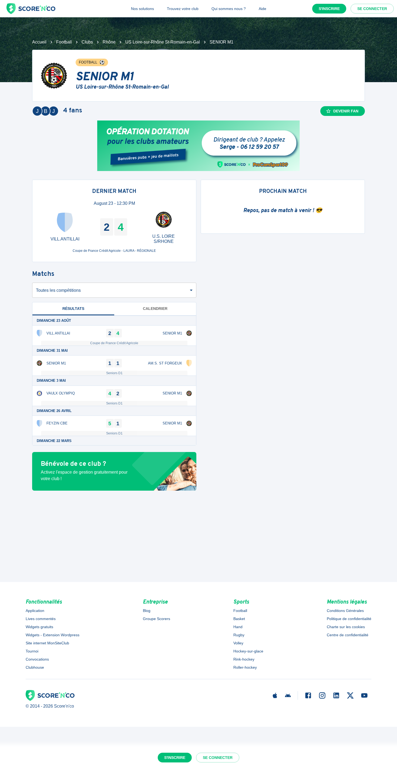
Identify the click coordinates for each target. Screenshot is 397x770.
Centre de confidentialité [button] (347, 635)
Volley (238, 643)
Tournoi (32, 651)
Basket (239, 619)
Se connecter (372, 8)
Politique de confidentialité (349, 619)
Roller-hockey (245, 667)
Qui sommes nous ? (228, 8)
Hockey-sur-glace (248, 651)
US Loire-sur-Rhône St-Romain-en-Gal (162, 42)
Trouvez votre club (182, 8)
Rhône (109, 42)
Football (64, 42)
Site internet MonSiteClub (47, 643)
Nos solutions (142, 8)
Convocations (37, 659)
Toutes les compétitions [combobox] (58, 290)
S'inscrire (329, 8)
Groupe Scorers (156, 619)
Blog (146, 610)
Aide (262, 8)
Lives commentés (41, 619)
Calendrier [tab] (155, 308)
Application (35, 610)
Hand (238, 627)
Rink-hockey (243, 659)
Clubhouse (35, 667)
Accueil (39, 42)
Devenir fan (345, 111)
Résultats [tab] (73, 308)
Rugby (238, 635)
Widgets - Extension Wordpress (52, 635)
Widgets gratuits (39, 627)
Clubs (87, 42)
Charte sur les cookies (346, 627)
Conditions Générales (345, 610)
